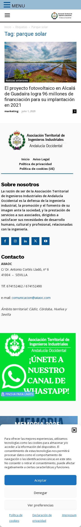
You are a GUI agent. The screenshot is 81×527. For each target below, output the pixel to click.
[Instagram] (15, 241)
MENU (18, 6)
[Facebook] (5, 241)
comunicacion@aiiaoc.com (31, 297)
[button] (74, 430)
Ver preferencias (41, 505)
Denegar (40, 492)
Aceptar (40, 480)
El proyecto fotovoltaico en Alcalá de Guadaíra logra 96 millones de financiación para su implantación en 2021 (39, 96)
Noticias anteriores (17, 80)
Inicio (7, 27)
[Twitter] (35, 241)
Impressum (69, 515)
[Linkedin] (25, 241)
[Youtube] (46, 241)
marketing (11, 111)
